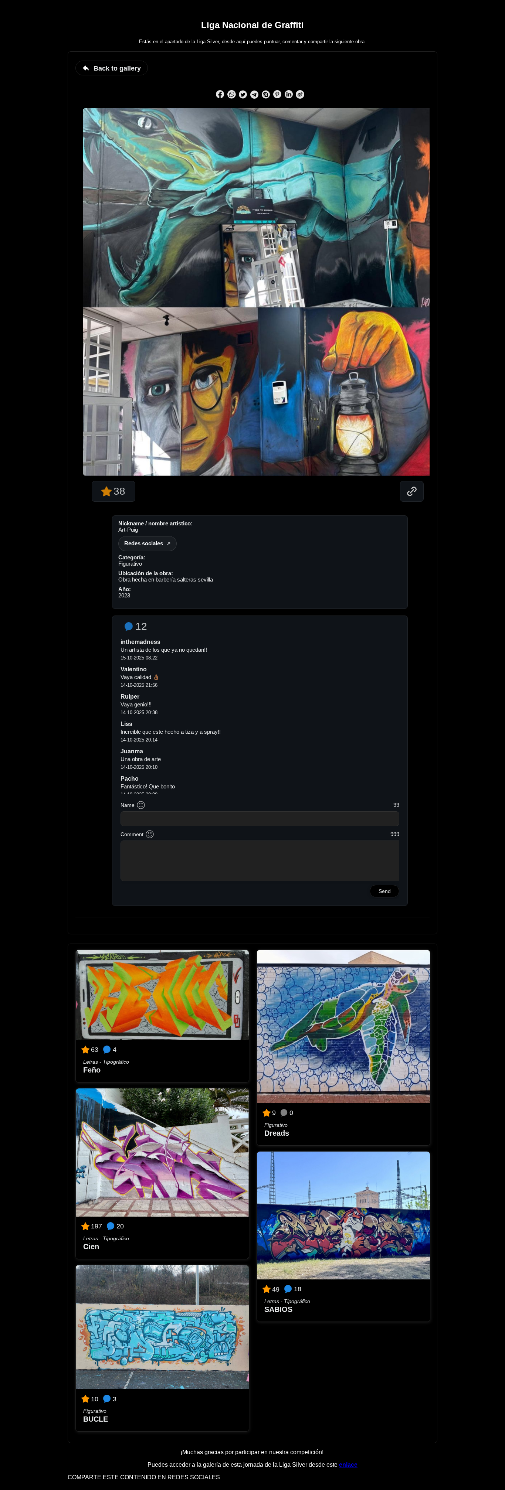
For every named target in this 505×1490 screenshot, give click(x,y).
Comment (132, 834)
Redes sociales (143, 543)
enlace (348, 1465)
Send (385, 891)
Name (128, 805)
